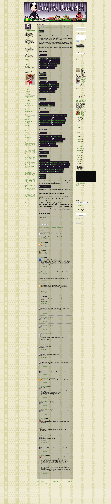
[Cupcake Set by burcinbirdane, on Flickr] (42, 175)
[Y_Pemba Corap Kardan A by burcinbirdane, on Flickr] (53, 63)
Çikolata (30, 190)
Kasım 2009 (79, 141)
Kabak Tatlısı (32, 157)
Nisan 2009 (79, 153)
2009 (78, 138)
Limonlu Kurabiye (29, 171)
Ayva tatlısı (27, 142)
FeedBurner (83, 218)
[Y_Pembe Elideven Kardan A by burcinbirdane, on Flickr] (53, 58)
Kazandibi (26, 162)
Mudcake (26, 174)
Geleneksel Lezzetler (30, 153)
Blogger (77, 493)
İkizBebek (43, 277)
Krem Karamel (32, 163)
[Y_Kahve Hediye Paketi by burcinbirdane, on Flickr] (44, 86)
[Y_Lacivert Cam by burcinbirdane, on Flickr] (51, 143)
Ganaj (34, 152)
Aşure (30, 142)
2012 (78, 132)
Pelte (30, 179)
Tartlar (33, 185)
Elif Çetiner (43, 418)
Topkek (26, 188)
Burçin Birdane (27, 100)
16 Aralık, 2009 (44, 280)
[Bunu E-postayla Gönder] (42, 224)
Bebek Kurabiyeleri (28, 94)
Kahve (26, 158)
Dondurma (27, 146)
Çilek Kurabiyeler (28, 195)
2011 (78, 134)
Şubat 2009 (79, 157)
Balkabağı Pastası (32, 143)
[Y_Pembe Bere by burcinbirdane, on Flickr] (43, 63)
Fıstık (33, 150)
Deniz (42, 257)
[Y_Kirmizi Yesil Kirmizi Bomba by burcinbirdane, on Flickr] (59, 120)
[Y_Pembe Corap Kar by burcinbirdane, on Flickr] (55, 60)
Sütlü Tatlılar (29, 185)
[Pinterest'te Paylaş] (47, 224)
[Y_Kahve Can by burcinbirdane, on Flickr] (42, 91)
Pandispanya (27, 178)
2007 (78, 163)
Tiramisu (33, 187)
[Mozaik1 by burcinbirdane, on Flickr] (41, 31)
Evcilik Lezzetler (44, 232)
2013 (78, 130)
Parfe (30, 178)
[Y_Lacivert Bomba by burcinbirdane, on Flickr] (43, 145)
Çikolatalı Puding (29, 194)
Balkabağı (27, 143)
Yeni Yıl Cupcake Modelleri (44, 221)
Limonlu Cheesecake (31, 167)
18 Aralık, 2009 (44, 423)
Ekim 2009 (79, 143)
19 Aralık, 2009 (44, 432)
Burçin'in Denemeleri (45, 306)
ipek (42, 250)
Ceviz (29, 145)
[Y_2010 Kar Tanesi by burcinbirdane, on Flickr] (43, 105)
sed (42, 270)
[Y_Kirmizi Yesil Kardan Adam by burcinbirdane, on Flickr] (45, 117)
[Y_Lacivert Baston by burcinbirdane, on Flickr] (53, 145)
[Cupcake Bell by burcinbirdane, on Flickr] (42, 177)
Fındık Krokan (27, 149)
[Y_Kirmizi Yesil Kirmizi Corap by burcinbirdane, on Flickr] (60, 115)
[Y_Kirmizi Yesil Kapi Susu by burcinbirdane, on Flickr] (59, 117)
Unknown (43, 242)
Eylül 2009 (79, 144)
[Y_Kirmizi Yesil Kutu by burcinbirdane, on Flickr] (44, 111)
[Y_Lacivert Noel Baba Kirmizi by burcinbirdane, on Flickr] (45, 138)
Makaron (28, 172)
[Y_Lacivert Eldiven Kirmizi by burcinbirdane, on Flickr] (45, 141)
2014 (78, 129)
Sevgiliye (26, 128)
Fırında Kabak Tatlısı (28, 150)
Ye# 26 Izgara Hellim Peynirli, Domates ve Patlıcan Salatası (83, 113)
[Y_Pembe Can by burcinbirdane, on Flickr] (43, 67)
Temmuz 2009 (79, 148)
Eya (42, 283)
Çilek (34, 194)
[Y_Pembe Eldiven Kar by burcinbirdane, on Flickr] (44, 60)
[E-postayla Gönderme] (40, 224)
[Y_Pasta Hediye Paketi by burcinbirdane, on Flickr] (44, 159)
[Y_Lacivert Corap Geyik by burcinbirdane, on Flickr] (57, 141)
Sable (28, 182)
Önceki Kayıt (70, 481)
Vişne (30, 189)
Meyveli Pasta (32, 173)
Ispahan (28, 157)
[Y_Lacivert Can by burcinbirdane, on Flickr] (43, 143)
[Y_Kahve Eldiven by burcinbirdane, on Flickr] (54, 84)
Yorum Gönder (42, 475)
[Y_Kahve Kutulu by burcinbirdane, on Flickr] (43, 78)
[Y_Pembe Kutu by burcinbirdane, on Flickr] (43, 54)
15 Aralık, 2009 (44, 238)
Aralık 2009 (79, 139)
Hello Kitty (27, 119)
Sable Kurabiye (32, 182)
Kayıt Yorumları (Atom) (44, 483)
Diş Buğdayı (27, 109)
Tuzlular (26, 189)
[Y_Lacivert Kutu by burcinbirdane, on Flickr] (43, 132)
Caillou (26, 102)
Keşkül (29, 163)
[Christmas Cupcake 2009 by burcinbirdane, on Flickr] (45, 186)
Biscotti (29, 144)
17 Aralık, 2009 (44, 405)
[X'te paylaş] (45, 224)
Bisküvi (33, 144)
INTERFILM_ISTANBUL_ (80, 185)
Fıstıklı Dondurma (28, 151)
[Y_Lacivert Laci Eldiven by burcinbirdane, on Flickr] (56, 136)
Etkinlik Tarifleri (28, 116)
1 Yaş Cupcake (28, 89)
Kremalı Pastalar (29, 164)
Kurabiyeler (31, 166)
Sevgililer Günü (28, 127)
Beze (26, 144)
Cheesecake (33, 145)
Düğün (26, 114)
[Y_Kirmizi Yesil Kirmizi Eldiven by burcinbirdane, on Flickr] (46, 115)
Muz (32, 174)
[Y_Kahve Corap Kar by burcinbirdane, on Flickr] (52, 81)
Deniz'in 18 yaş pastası (80, 91)
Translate (80, 205)
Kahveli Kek (32, 158)
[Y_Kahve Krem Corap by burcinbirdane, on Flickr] (44, 88)
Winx (26, 130)
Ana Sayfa (55, 481)
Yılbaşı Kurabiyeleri (46, 227)
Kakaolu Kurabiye (30, 159)
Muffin (29, 174)
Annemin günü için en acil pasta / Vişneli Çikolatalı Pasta (81, 101)
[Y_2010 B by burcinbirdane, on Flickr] (52, 105)
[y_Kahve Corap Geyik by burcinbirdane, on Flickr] (44, 84)
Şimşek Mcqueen (28, 137)
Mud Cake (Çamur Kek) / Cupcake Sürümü (83, 81)
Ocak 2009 (79, 159)
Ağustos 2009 (79, 146)
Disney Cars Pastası (29, 105)
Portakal (29, 180)
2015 (78, 127)
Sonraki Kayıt (40, 481)
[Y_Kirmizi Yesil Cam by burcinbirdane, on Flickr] (57, 124)
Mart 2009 (79, 155)
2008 (78, 161)
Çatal (32, 189)
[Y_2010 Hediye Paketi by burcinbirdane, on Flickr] (49, 102)
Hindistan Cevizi (30, 156)
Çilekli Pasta (30, 196)
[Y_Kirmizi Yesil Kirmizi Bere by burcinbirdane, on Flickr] (45, 124)
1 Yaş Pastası (27, 91)
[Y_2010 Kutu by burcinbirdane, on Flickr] (42, 99)
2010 (78, 136)
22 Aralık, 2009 (44, 442)
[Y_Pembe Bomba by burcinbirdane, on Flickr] (43, 65)
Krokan (26, 166)
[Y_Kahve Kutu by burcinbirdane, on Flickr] (42, 74)
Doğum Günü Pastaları (29, 111)
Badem (33, 142)
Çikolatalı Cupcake (28, 193)
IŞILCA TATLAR (44, 386)
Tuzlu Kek (33, 188)
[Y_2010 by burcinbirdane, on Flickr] (41, 102)
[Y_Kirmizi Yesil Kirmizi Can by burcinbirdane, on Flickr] (45, 120)
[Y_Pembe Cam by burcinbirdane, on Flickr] (51, 67)
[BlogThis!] (43, 224)
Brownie (26, 145)
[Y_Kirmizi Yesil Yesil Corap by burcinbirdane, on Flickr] (45, 122)
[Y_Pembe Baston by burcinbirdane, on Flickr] (52, 65)
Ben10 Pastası (28, 98)
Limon (26, 167)
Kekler (30, 162)
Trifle (28, 188)
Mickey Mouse (27, 123)
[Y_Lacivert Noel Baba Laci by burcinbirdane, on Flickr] (59, 138)
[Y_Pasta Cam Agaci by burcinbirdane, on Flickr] (44, 152)
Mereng (31, 172)
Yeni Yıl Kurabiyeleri (43, 219)
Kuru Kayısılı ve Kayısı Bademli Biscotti (80, 59)
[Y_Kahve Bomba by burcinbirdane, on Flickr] (50, 91)
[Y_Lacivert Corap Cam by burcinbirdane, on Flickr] (44, 136)
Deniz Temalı (27, 103)
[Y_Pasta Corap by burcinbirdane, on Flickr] (43, 156)
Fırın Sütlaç (33, 149)
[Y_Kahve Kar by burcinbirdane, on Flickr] (53, 88)
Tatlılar (27, 187)
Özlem (42, 427)
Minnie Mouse (27, 125)
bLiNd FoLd (43, 455)
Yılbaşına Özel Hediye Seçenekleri (56, 227)
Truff (30, 188)
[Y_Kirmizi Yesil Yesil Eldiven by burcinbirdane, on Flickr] (58, 122)
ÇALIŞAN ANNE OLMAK (46, 378)
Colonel (65, 493)
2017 (78, 125)
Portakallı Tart (30, 181)
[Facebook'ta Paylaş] (46, 224)
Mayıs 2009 (79, 152)
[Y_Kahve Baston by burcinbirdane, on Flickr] (54, 86)
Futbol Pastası (27, 117)
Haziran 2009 (79, 150)
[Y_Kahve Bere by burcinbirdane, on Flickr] (42, 81)
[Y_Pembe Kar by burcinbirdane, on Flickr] (42, 58)
